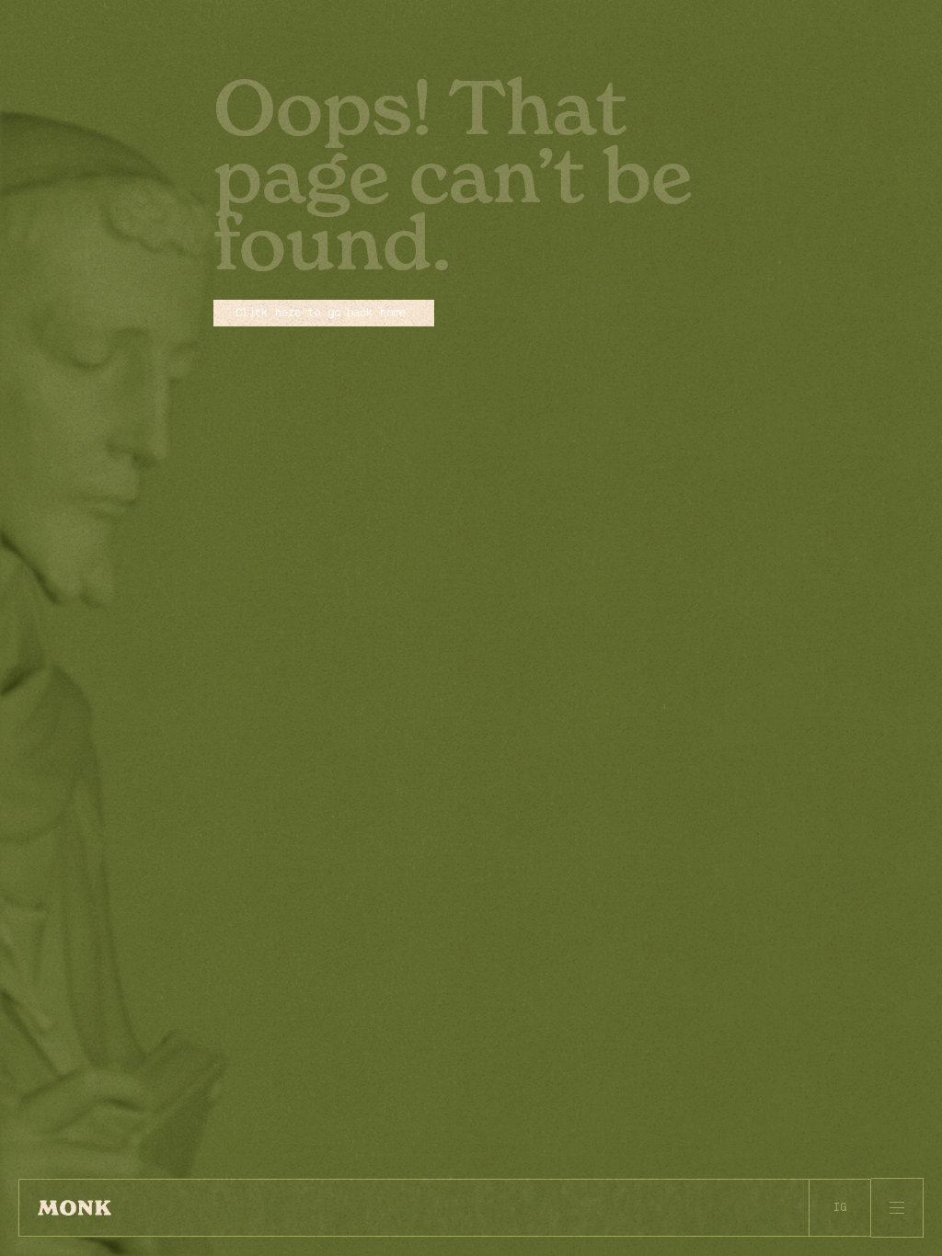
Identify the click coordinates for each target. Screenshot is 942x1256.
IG (839, 1207)
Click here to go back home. (324, 312)
